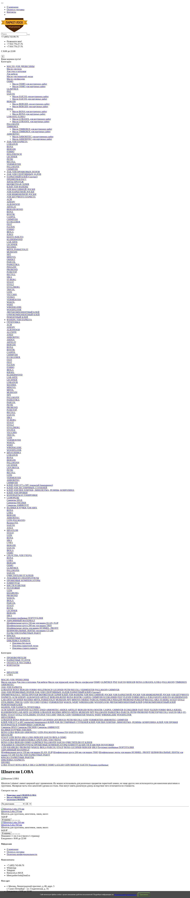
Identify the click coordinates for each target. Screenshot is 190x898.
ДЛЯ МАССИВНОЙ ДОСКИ (21, 189)
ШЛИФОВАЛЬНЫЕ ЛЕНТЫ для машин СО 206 (30, 630)
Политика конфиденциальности (125, 894)
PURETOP (12, 272)
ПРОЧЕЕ (5, 762)
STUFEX (11, 430)
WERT (10, 304)
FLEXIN (11, 227)
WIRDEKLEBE (14, 307)
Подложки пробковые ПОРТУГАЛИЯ (25, 618)
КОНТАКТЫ (13, 665)
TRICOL (11, 289)
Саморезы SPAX (14, 500)
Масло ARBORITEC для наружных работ (32, 139)
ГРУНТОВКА (13, 322)
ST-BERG (11, 279)
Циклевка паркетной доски (25, 645)
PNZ (9, 91)
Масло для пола (14, 69)
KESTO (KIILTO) (15, 237)
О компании (12, 7)
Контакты (11, 12)
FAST (9, 360)
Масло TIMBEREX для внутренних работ (32, 129)
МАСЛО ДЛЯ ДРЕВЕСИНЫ (20, 66)
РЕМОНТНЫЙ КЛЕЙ (17, 317)
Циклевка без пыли (21, 643)
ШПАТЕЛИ (12, 530)
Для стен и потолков (16, 71)
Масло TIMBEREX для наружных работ (31, 131)
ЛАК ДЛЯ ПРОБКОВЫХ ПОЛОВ (23, 172)
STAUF (10, 282)
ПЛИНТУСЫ (13, 583)
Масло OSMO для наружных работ (28, 86)
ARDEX (11, 340)
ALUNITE (12, 332)
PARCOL (11, 262)
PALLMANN (13, 124)
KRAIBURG (13, 593)
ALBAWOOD (13, 204)
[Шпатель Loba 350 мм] (12, 822)
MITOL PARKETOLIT (17, 249)
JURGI (10, 234)
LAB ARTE (12, 242)
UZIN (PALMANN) (16, 520)
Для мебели (12, 74)
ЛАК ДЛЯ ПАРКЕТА (17, 141)
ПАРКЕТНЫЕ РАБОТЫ (18, 638)
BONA (10, 109)
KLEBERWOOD (15, 239)
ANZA (10, 528)
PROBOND (12, 269)
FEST (9, 224)
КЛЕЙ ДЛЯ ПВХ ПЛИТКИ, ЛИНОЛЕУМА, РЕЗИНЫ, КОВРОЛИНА (40, 490)
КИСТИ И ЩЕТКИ (16, 585)
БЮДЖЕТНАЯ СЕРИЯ (18, 184)
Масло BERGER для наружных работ (30, 106)
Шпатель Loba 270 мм (11, 811)
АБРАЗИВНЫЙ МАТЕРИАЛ (21, 620)
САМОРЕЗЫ (13, 498)
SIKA (9, 277)
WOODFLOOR (14, 309)
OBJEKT (11, 259)
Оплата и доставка (15, 9)
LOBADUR (12, 144)
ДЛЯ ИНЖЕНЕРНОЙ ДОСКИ (21, 194)
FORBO (10, 151)
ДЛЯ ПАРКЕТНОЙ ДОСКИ (20, 192)
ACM (9, 199)
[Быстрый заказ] (13, 820)
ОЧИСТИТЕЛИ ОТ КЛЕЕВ (20, 575)
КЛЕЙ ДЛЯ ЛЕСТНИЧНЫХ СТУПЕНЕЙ (27, 487)
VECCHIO (12, 294)
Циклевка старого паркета (24, 648)
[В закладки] (16, 820)
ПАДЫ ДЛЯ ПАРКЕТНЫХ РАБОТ (24, 633)
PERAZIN (11, 267)
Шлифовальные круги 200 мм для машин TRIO (29, 625)
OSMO (10, 81)
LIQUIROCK (13, 467)
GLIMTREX (12, 89)
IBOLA (10, 232)
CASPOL (11, 217)
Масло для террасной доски (20, 76)
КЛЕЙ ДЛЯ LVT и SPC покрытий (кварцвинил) (30, 485)
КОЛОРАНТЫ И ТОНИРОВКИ (22, 495)
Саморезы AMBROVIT (18, 505)
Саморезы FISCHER (16, 503)
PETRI (10, 159)
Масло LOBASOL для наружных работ (30, 121)
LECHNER (12, 156)
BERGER (11, 101)
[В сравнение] (19, 820)
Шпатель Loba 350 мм (11, 825)
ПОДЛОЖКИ (13, 588)
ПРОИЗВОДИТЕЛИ (16, 657)
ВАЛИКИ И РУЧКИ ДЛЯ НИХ (22, 508)
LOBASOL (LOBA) (16, 116)
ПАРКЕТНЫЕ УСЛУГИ (18, 660)
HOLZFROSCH (14, 154)
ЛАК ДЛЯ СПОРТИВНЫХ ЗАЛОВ (24, 174)
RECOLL (11, 161)
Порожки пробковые (98, 765)
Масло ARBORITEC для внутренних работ (32, 136)
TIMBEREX (12, 126)
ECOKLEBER (13, 222)
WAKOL (11, 302)
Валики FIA (12, 523)
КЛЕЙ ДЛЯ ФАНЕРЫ (17, 187)
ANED (10, 335)
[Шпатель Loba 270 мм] (12, 809)
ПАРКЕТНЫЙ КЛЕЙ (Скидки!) (22, 177)
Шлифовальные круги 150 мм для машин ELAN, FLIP (32, 623)
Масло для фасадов (16, 79)
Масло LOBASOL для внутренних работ (31, 119)
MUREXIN (12, 252)
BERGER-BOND (15, 209)
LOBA (10, 513)
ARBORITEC (13, 134)
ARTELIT (11, 207)
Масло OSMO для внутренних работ (29, 84)
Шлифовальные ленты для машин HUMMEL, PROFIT (32, 628)
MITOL (10, 390)
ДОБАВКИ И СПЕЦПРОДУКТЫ (23, 578)
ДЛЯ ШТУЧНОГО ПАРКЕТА (21, 197)
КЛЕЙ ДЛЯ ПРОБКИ (17, 492)
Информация (6, 844)
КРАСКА (11, 635)
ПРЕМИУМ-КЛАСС (16, 179)
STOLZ (10, 284)
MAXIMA (11, 247)
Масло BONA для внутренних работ (29, 111)
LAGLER (59, 765)
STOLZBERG (13, 287)
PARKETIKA (13, 264)
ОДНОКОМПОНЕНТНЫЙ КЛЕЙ (23, 314)
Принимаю (144, 895)
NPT (9, 254)
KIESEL (10, 372)
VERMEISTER (14, 164)
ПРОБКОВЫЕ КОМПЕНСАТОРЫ (23, 580)
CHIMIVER (12, 169)
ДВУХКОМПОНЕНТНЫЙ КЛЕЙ (23, 312)
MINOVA (11, 257)
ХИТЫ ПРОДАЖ (15, 182)
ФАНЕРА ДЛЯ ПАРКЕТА (19, 319)
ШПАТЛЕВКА (14, 452)
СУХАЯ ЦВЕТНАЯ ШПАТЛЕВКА (18, 740)
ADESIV (11, 202)
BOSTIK (11, 214)
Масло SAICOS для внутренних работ (30, 96)
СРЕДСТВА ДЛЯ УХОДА (19, 555)
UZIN (9, 292)
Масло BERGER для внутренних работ (31, 104)
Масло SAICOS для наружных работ (29, 99)
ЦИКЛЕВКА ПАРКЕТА (18, 640)
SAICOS (11, 94)
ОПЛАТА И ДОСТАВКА (19, 662)
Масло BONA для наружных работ (28, 114)
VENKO (11, 297)
